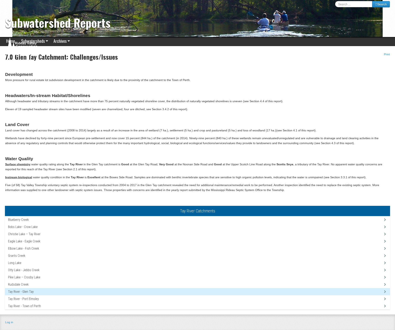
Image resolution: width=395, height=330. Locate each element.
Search (382, 4)
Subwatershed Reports (57, 22)
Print (386, 54)
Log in (9, 322)
